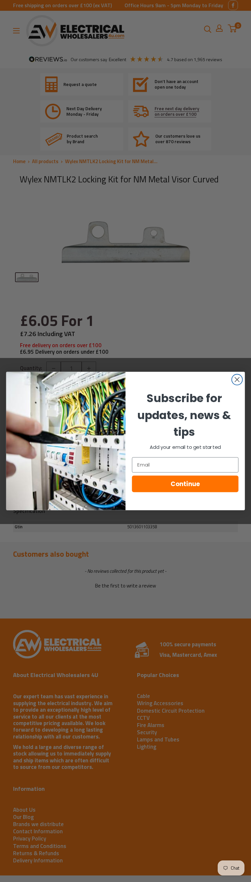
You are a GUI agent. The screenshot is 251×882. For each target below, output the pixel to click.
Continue (185, 484)
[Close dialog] (237, 379)
